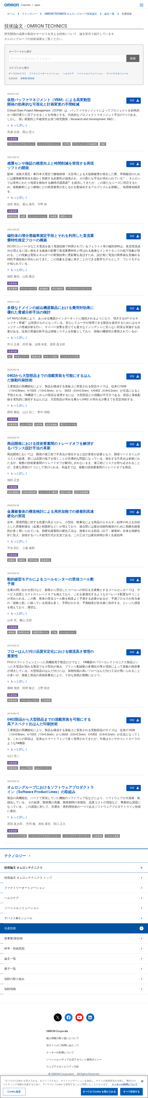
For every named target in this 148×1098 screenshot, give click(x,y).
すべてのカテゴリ (17, 73)
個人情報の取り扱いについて (62, 1038)
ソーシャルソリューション (90, 73)
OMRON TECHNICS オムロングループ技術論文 (70, 13)
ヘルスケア (68, 73)
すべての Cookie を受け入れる (99, 1091)
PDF (132, 100)
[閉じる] (142, 1081)
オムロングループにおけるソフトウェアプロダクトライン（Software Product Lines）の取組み (50, 789)
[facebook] (69, 1017)
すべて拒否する (131, 1091)
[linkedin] (90, 1017)
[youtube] (79, 1017)
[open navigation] (141, 5)
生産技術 (13, 78)
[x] (58, 1017)
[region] (74, 1086)
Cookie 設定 (14, 1091)
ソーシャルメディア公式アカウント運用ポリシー (74, 1059)
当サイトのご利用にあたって (62, 1045)
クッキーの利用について (60, 1052)
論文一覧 (109, 13)
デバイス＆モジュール (117, 73)
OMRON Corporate (57, 1031)
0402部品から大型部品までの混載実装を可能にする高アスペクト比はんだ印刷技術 (49, 721)
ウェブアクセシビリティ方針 (62, 1066)
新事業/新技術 (27, 78)
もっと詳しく (19, 125)
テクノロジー (29, 13)
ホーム (11, 13)
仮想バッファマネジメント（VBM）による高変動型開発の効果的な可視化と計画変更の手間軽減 (49, 102)
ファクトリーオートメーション (44, 73)
